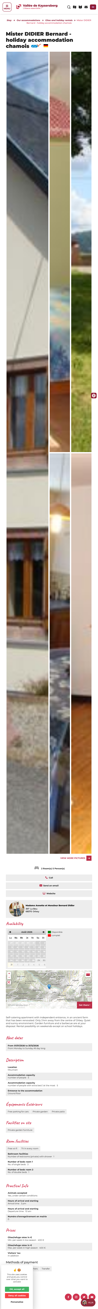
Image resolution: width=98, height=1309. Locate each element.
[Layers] (88, 974)
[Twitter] (84, 1297)
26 (22, 960)
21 (34, 956)
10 (11, 951)
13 (28, 951)
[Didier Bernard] (60, 252)
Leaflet (89, 996)
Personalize (17, 1302)
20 (28, 956)
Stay (9, 20)
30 (28, 943)
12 (23, 951)
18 (17, 956)
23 (44, 956)
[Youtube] (92, 1297)
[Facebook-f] (68, 1297)
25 (17, 960)
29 (22, 943)
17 (11, 956)
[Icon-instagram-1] (76, 1297)
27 (11, 943)
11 (17, 951)
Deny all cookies (17, 1295)
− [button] (9, 977)
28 (17, 943)
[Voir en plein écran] (9, 982)
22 (39, 956)
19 (23, 956)
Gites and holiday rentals (59, 20)
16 (44, 951)
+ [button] (9, 973)
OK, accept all (17, 1289)
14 (33, 951)
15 (39, 951)
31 (34, 943)
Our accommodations (28, 20)
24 (11, 960)
